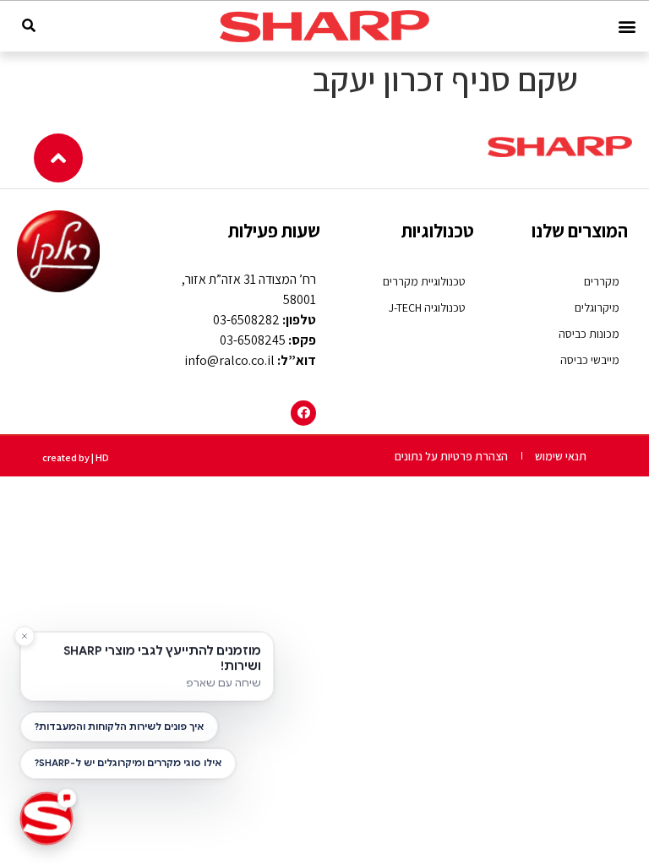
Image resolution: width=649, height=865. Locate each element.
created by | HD (75, 457)
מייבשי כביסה (589, 359)
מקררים (601, 281)
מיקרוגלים (597, 307)
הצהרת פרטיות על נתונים (451, 456)
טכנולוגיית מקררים (424, 281)
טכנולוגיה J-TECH (427, 307)
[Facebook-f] (303, 413)
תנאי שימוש (560, 456)
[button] (627, 27)
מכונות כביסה (589, 333)
